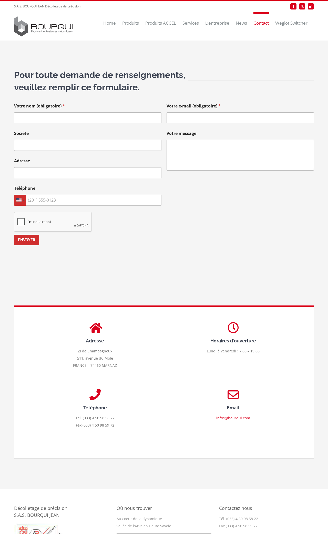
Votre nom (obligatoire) (39, 106)
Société (21, 133)
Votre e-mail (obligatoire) (194, 106)
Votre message (181, 133)
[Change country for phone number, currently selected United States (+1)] (20, 200)
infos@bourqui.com (233, 418)
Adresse (22, 161)
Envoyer (26, 240)
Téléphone (24, 188)
